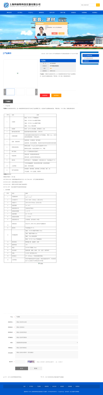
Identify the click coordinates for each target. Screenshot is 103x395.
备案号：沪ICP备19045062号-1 (50, 391)
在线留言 (73, 12)
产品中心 (30, 12)
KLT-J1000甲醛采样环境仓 (14, 377)
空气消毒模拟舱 (88, 55)
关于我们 (20, 12)
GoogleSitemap (61, 391)
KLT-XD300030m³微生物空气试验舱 (54, 377)
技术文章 (52, 12)
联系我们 (94, 12)
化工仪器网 (72, 391)
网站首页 (9, 12)
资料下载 (62, 12)
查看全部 (86, 61)
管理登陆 (77, 391)
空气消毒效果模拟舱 (88, 58)
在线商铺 (84, 12)
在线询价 (44, 95)
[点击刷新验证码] (31, 361)
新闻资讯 (41, 12)
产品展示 (39, 386)
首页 (47, 53)
